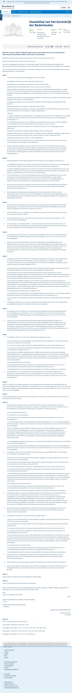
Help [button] (67, 12)
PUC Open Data (8, 677)
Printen (57, 46)
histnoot (4, 592)
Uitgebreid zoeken (23, 12)
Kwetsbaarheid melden (10, 669)
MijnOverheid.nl (8, 682)
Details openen (1, 16)
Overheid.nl (6, 12)
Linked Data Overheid (10, 675)
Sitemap (6, 667)
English (6, 653)
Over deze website (9, 650)
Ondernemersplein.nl (10, 686)
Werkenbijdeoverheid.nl (10, 687)
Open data (7, 674)
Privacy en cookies (9, 663)
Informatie (48, 46)
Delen (65, 46)
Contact (6, 652)
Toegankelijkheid (8, 665)
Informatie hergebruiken (10, 662)
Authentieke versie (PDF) (34, 47)
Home (14, 12)
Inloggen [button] (63, 7)
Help (5, 655)
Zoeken (6, 657)
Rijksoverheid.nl (8, 684)
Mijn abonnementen (35, 12)
